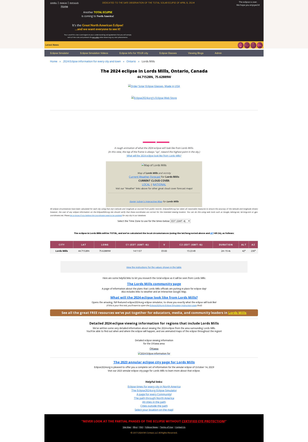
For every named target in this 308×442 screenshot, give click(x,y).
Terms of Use (166, 427)
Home (64, 6)
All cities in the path (154, 402)
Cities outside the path (154, 406)
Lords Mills (237, 313)
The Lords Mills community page (154, 284)
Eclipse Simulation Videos (94, 53)
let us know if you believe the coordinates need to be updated (96, 215)
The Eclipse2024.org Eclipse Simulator (154, 390)
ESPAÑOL (53, 3)
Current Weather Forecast (144, 177)
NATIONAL (159, 184)
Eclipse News (151, 427)
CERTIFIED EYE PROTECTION (203, 421)
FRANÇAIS (63, 3)
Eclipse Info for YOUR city (133, 53)
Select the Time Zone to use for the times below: (144, 221)
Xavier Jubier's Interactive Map (145, 201)
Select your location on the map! (154, 409)
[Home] (240, 45)
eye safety (95, 37)
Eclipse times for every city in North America (154, 386)
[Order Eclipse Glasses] (247, 45)
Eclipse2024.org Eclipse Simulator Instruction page (173, 305)
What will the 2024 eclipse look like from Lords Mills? (154, 155)
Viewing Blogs (196, 53)
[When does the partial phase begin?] (137, 238)
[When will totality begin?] (191, 238)
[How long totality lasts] (226, 238)
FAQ (141, 427)
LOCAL (146, 184)
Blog (135, 427)
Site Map (127, 427)
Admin (218, 53)
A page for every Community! (154, 394)
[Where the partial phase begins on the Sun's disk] (164, 238)
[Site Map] (253, 45)
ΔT (212, 233)
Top (301, 434)
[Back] (260, 45)
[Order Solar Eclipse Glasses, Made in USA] (154, 86)
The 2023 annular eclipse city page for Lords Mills (154, 362)
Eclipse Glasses (168, 53)
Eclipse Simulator (59, 53)
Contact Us (180, 427)
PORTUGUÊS (74, 3)
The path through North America (154, 398)
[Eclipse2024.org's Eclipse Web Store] (154, 98)
